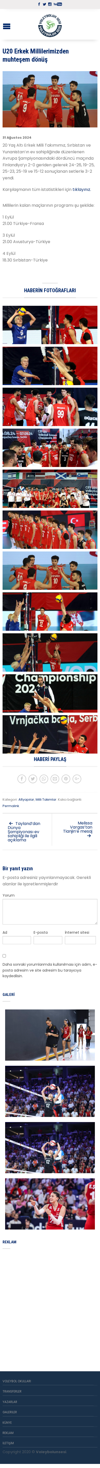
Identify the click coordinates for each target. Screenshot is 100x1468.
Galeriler (10, 1412)
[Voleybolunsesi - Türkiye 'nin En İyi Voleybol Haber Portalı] (50, 24)
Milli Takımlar (46, 799)
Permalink (11, 806)
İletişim (8, 1443)
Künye (7, 1423)
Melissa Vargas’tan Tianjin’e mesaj (77, 827)
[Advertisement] (50, 1304)
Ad (5, 932)
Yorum (9, 895)
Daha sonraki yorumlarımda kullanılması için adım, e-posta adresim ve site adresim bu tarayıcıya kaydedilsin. (50, 970)
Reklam (8, 1433)
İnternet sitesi (77, 932)
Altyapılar (26, 799)
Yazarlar (10, 1402)
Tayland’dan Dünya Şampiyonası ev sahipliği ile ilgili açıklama (24, 832)
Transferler (12, 1391)
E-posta (41, 932)
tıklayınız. (82, 189)
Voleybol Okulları (17, 1381)
